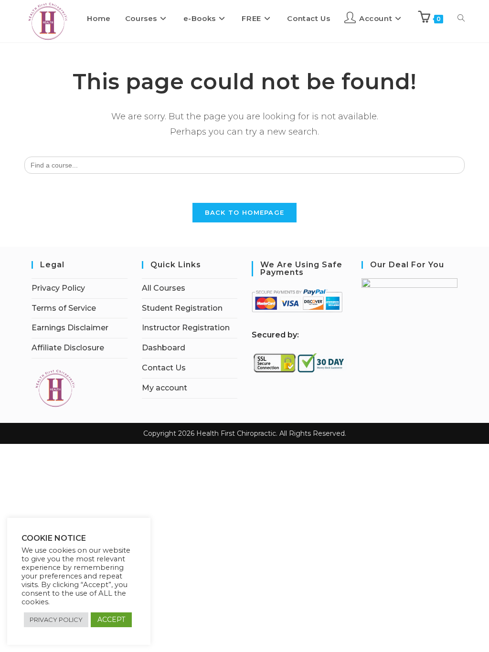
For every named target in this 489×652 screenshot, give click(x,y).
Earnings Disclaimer (70, 327)
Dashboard (163, 347)
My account (164, 387)
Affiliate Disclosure (68, 347)
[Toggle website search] (461, 18)
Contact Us (164, 367)
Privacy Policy (58, 288)
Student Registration (182, 308)
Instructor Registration (186, 327)
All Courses (163, 288)
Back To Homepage (245, 212)
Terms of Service (64, 308)
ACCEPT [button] (111, 619)
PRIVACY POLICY (56, 619)
